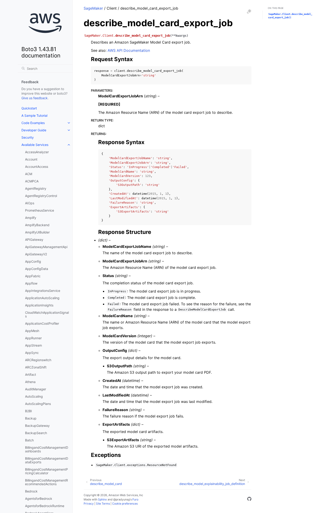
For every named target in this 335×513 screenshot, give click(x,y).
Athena (30, 382)
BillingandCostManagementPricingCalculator (46, 471)
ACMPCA (32, 181)
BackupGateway (37, 426)
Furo (135, 499)
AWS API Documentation (129, 50)
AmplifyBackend (37, 225)
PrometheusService (39, 210)
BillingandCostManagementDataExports (46, 460)
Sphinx (102, 499)
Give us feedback (34, 98)
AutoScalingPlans (38, 404)
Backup (30, 418)
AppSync (32, 353)
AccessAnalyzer (37, 152)
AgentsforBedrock (38, 498)
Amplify (30, 218)
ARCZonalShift (35, 367)
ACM (28, 174)
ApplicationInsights (39, 305)
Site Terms (103, 503)
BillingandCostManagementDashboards (46, 449)
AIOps (29, 203)
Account (31, 159)
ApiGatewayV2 (36, 254)
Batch (29, 440)
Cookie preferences (125, 503)
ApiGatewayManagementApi (46, 247)
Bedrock (31, 491)
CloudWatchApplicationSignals (47, 314)
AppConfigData (36, 269)
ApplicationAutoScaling (42, 298)
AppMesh (32, 331)
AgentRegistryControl (41, 196)
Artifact (30, 374)
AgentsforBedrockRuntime (44, 506)
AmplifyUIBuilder (37, 232)
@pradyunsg (121, 499)
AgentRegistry (35, 188)
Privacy (89, 503)
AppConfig (33, 261)
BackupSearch (36, 433)
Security (27, 137)
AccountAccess (36, 166)
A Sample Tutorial (34, 115)
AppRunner (33, 338)
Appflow (31, 283)
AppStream (33, 345)
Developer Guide (33, 130)
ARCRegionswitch (38, 360)
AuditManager (35, 389)
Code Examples (33, 123)
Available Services (34, 145)
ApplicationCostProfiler (42, 323)
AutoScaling (34, 396)
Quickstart (29, 108)
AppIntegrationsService (42, 291)
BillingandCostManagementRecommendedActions (46, 482)
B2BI (28, 411)
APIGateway (34, 239)
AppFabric (33, 276)
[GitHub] (249, 499)
